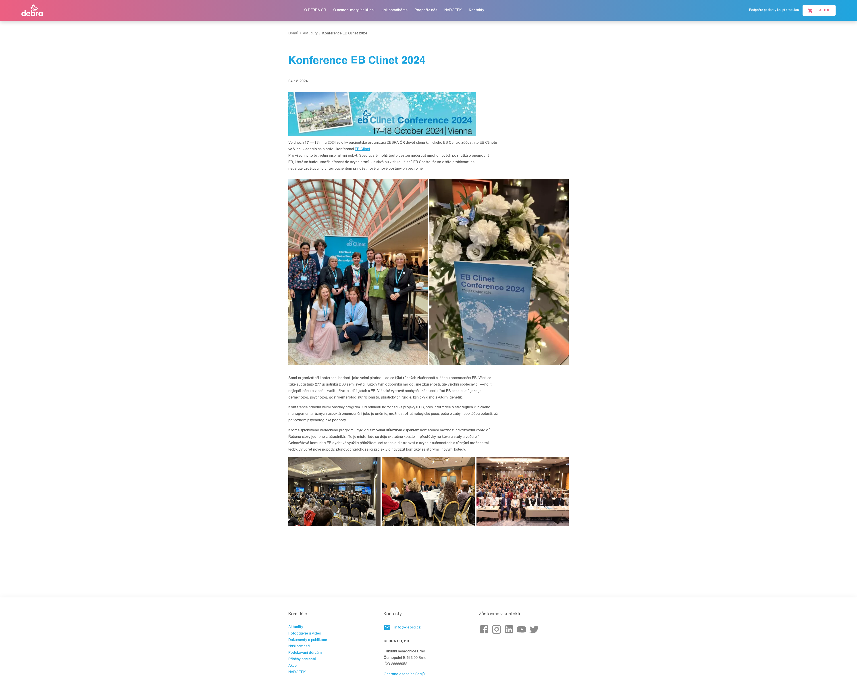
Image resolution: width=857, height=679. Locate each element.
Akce (292, 666)
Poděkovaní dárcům (305, 653)
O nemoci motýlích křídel (353, 10)
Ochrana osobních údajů (404, 674)
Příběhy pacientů (302, 659)
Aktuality (295, 627)
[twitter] (535, 629)
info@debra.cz (407, 627)
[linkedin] (510, 629)
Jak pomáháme (395, 10)
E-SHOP (823, 10)
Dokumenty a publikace (307, 640)
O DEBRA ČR (315, 10)
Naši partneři (299, 646)
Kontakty (476, 10)
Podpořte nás (426, 10)
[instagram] (497, 629)
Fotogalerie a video (304, 633)
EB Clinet (362, 149)
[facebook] (485, 629)
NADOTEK (453, 10)
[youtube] (522, 629)
